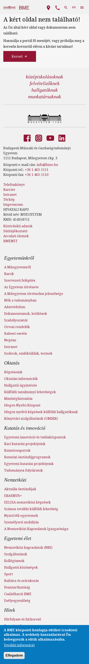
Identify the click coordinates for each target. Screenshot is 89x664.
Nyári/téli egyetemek (21, 515)
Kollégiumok (14, 560)
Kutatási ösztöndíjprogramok (27, 457)
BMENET (10, 241)
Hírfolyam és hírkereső (22, 619)
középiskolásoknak (44, 76)
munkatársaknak (44, 96)
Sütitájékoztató (15, 231)
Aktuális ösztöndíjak (20, 489)
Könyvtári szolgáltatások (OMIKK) (31, 418)
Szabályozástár (16, 320)
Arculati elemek (16, 236)
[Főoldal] (45, 118)
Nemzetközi (15, 480)
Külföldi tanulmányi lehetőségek (30, 392)
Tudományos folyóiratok (23, 470)
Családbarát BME (17, 594)
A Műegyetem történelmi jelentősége (33, 293)
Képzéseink (13, 372)
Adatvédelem (14, 307)
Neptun (10, 340)
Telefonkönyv (14, 184)
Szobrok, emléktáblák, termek (28, 353)
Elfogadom (14, 655)
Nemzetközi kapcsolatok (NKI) (28, 547)
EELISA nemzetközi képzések (27, 502)
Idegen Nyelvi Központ (22, 405)
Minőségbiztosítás (18, 398)
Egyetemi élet (17, 538)
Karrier (9, 189)
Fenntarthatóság (17, 587)
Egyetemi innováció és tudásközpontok (35, 437)
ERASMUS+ (13, 495)
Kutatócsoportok (17, 450)
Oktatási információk (21, 378)
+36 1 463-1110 (36, 174)
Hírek (9, 610)
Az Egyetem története (21, 287)
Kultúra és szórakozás (21, 580)
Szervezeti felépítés (19, 280)
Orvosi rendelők (17, 327)
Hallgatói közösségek (21, 567)
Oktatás (11, 363)
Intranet (10, 194)
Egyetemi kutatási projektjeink (29, 463)
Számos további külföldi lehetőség (31, 509)
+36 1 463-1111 (36, 169)
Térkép (9, 199)
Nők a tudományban (20, 300)
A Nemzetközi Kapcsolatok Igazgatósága (36, 529)
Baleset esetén (15, 333)
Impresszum (13, 204)
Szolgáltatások (15, 554)
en (74, 7)
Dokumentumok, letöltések (25, 313)
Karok (9, 273)
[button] (48, 7)
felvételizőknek (45, 83)
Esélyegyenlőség (17, 600)
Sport (8, 574)
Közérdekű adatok (17, 226)
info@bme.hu (47, 164)
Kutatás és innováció (24, 428)
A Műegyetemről (17, 267)
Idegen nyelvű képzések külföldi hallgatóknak (41, 412)
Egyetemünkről (19, 258)
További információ (19, 645)
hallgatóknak (44, 90)
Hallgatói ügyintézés (20, 385)
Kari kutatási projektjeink (24, 443)
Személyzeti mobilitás (21, 522)
